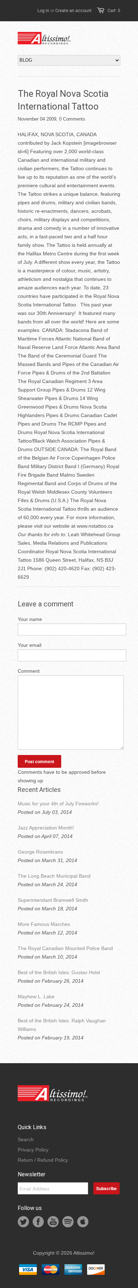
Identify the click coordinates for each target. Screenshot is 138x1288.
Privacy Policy (33, 1150)
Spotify (68, 1221)
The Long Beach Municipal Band (54, 876)
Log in (43, 10)
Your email (29, 645)
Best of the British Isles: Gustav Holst (59, 972)
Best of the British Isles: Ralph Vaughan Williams (62, 1025)
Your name (30, 619)
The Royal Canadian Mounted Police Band (65, 948)
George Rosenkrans (40, 852)
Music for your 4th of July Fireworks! (58, 803)
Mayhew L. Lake (36, 996)
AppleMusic (82, 1221)
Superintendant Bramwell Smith (53, 900)
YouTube (53, 1221)
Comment (29, 671)
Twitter (23, 1221)
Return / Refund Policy (43, 1160)
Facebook (38, 1221)
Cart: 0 (114, 10)
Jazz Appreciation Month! (46, 828)
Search (26, 1139)
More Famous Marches (44, 924)
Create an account (73, 10)
